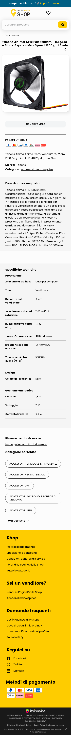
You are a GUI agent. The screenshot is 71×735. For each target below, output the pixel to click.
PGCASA (60, 715)
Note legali (20, 725)
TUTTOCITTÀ (29, 718)
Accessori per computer (37, 169)
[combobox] (35, 25)
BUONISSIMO (30, 721)
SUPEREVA (41, 721)
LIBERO (10, 715)
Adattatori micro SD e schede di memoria (32, 498)
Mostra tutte (16, 520)
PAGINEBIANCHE (16, 718)
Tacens (21, 165)
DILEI (38, 718)
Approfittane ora (50, 3)
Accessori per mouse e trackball (33, 464)
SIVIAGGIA (46, 718)
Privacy (29, 725)
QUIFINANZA (57, 718)
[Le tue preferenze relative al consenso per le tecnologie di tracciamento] (65, 729)
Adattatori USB (20, 510)
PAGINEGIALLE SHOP (46, 715)
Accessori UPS (19, 485)
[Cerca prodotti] (62, 24)
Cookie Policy (39, 725)
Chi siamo (11, 725)
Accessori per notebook (27, 474)
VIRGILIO (18, 715)
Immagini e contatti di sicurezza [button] (26, 444)
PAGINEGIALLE (30, 715)
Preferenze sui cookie (55, 725)
